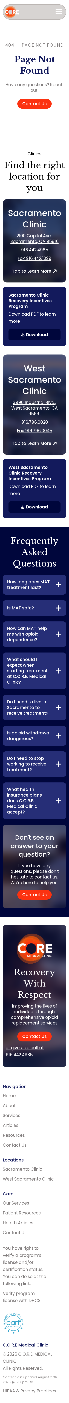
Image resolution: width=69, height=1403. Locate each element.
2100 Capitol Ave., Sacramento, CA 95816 (34, 238)
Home (9, 1096)
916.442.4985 (34, 250)
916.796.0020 (34, 422)
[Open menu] (58, 12)
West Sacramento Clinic (28, 1179)
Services (11, 1115)
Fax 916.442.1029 (34, 258)
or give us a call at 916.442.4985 (25, 1051)
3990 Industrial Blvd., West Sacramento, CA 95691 (34, 408)
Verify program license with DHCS (22, 1297)
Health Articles (18, 1223)
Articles (10, 1125)
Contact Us (34, 104)
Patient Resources (22, 1213)
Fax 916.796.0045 (34, 431)
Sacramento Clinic (22, 1169)
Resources (14, 1135)
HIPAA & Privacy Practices (29, 1391)
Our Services (16, 1203)
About (9, 1106)
